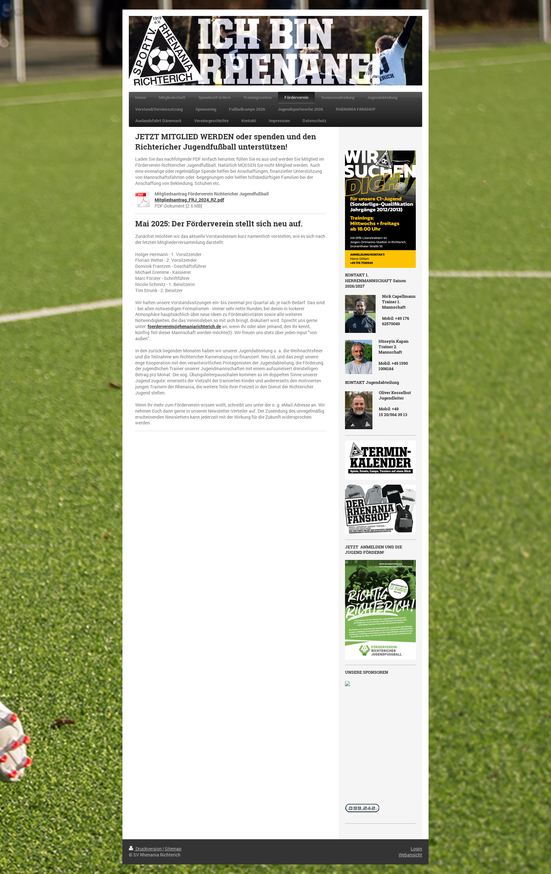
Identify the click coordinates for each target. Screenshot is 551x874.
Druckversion (149, 849)
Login (416, 849)
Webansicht (410, 855)
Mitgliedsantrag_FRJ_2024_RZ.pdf (189, 200)
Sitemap (173, 849)
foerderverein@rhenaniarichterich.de (184, 326)
